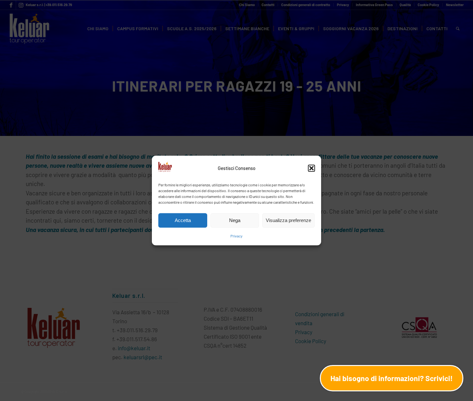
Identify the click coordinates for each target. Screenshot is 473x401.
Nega (234, 220)
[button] (311, 168)
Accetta (183, 220)
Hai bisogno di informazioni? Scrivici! (391, 378)
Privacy (236, 236)
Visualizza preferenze (288, 220)
